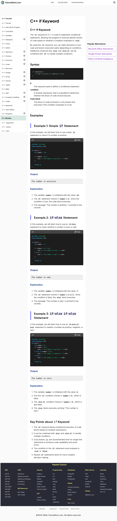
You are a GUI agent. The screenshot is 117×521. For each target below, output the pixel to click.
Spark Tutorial (41, 486)
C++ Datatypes (7, 40)
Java (54, 484)
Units (101, 481)
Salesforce (63, 2)
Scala (54, 497)
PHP (86, 474)
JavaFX (39, 497)
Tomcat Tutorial (41, 489)
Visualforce (21, 481)
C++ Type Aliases (8, 110)
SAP (52, 2)
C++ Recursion (7, 68)
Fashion (102, 486)
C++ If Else (6, 44)
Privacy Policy (64, 509)
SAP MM (7, 489)
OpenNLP (40, 481)
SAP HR (7, 479)
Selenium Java (89, 495)
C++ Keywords (7, 105)
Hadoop (39, 474)
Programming (78, 2)
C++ (54, 476)
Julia (54, 486)
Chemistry (103, 479)
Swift (54, 499)
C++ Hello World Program (11, 27)
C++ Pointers (6, 56)
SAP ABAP (8, 486)
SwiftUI (70, 495)
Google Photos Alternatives (100, 54)
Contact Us (53, 509)
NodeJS (87, 486)
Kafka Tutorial (41, 476)
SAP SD (7, 481)
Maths (102, 474)
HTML (87, 476)
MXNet (39, 479)
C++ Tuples (6, 85)
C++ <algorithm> (8, 123)
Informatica (21, 484)
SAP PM (7, 494)
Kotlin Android (72, 492)
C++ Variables (7, 35)
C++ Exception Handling (10, 97)
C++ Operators (7, 52)
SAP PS (7, 484)
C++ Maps (5, 89)
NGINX (87, 484)
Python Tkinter (41, 500)
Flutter (69, 489)
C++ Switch (6, 48)
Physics (102, 476)
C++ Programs (7, 114)
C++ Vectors (6, 81)
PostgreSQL (71, 479)
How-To (102, 492)
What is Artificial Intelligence (100, 59)
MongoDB (71, 474)
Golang (55, 481)
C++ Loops (6, 64)
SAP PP (7, 492)
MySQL (70, 476)
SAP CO (7, 476)
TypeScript (56, 502)
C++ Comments (7, 31)
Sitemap (42, 509)
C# (53, 474)
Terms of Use (75, 509)
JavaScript (88, 481)
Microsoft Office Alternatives (100, 49)
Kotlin (54, 489)
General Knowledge (106, 489)
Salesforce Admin (23, 476)
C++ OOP (5, 93)
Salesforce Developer (24, 479)
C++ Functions (7, 60)
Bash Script (71, 503)
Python (55, 492)
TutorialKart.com (13, 2)
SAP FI (7, 474)
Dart (54, 479)
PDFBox (39, 484)
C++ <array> (6, 127)
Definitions (103, 484)
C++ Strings (6, 72)
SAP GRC (8, 497)
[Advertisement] (58, 10)
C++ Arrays (6, 77)
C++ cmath (6, 101)
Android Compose (73, 487)
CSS (86, 479)
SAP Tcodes (21, 495)
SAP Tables (21, 492)
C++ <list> (6, 131)
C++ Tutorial (6, 23)
